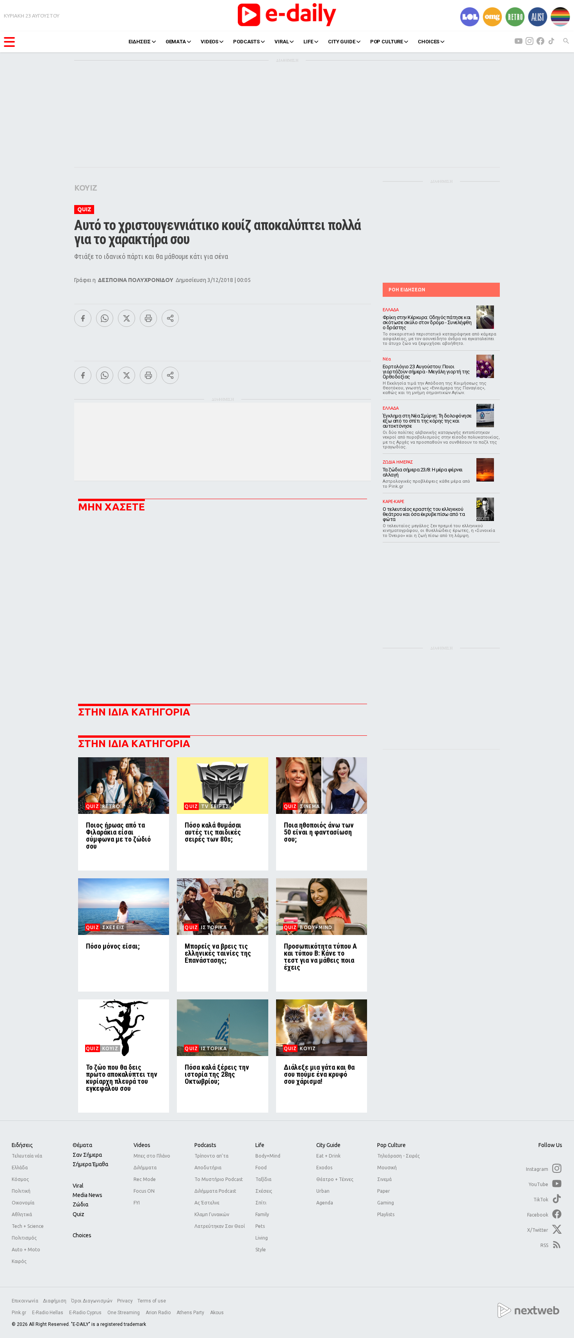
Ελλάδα (20, 1167)
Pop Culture (391, 1145)
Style (260, 1249)
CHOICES (428, 42)
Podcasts (205, 1145)
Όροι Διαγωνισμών (91, 1301)
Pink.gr (19, 1312)
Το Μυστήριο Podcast (218, 1179)
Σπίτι (260, 1202)
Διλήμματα (145, 1167)
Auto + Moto (26, 1249)
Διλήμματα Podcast (215, 1190)
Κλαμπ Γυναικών (211, 1214)
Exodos (324, 1167)
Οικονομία (23, 1202)
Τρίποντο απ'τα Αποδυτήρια (211, 1161)
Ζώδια (80, 1204)
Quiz (78, 1214)
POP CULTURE (386, 42)
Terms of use (151, 1301)
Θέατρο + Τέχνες (334, 1179)
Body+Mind (267, 1155)
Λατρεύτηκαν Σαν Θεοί (219, 1226)
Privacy (125, 1301)
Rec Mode (145, 1179)
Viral (78, 1186)
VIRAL (282, 42)
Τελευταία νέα (27, 1155)
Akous (217, 1312)
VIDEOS (209, 42)
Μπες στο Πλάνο (152, 1155)
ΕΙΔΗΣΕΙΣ (139, 42)
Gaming (385, 1202)
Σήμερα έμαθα (90, 1164)
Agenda (324, 1202)
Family (262, 1214)
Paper (383, 1190)
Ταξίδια (263, 1179)
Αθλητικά (22, 1214)
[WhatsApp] (104, 318)
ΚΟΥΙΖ (85, 187)
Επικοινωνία (25, 1301)
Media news (87, 1195)
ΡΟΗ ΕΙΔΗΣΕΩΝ (407, 289)
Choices (82, 1235)
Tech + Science (28, 1226)
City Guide (328, 1145)
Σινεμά (384, 1179)
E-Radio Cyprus (86, 1312)
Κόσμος (20, 1179)
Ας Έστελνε (206, 1202)
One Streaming (124, 1312)
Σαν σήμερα (87, 1155)
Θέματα (82, 1145)
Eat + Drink (328, 1155)
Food (261, 1167)
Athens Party (190, 1312)
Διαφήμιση (54, 1301)
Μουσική (387, 1167)
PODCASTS (246, 42)
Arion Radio (159, 1312)
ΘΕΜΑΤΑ (176, 42)
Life (259, 1145)
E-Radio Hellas (48, 1312)
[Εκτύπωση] (148, 318)
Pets (260, 1226)
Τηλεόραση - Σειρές (398, 1155)
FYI (137, 1202)
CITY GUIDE (341, 42)
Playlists (385, 1214)
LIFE (308, 42)
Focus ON (144, 1190)
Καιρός (19, 1261)
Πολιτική (21, 1190)
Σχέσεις (263, 1190)
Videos (142, 1145)
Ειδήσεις (22, 1145)
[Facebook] (82, 318)
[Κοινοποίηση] (170, 318)
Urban (323, 1190)
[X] (126, 318)
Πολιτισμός (24, 1237)
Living (261, 1237)
